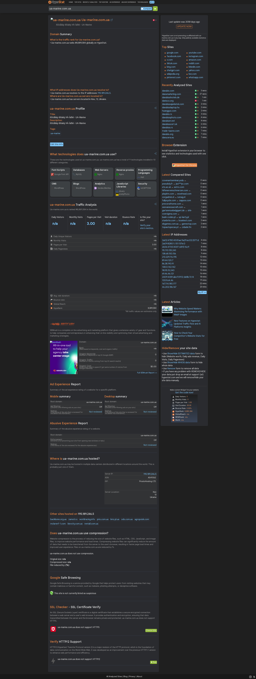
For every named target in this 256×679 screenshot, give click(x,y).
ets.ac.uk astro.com (173, 187)
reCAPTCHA (146, 188)
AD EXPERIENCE (115, 2)
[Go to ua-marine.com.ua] (111, 20)
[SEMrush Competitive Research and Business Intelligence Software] (62, 324)
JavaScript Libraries (122, 185)
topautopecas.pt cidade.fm (176, 227)
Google (65, 577)
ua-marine (55, 133)
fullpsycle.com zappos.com (176, 200)
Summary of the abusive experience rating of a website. (75, 429)
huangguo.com (169, 111)
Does (79, 533)
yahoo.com (194, 70)
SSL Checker (75, 607)
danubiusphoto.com (171, 117)
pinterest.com (173, 77)
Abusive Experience (69, 423)
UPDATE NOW (184, 26)
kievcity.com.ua (75, 523)
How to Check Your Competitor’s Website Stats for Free (189, 336)
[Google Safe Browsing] (51, 593)
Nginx (99, 174)
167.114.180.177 (169, 283)
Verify (65, 641)
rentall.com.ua (91, 523)
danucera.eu (168, 137)
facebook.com (174, 56)
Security (142, 183)
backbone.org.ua (58, 519)
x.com (170, 60)
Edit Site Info (56, 144)
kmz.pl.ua (115, 519)
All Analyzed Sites (114, 676)
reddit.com (194, 63)
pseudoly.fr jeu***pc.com (175, 183)
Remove (171, 368)
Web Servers (101, 170)
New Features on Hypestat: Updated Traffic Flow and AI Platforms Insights (187, 324)
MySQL (79, 174)
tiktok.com (172, 63)
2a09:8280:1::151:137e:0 (173, 243)
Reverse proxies (125, 170)
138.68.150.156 (169, 253)
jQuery (122, 191)
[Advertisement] (103, 67)
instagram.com (196, 56)
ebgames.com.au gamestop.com (179, 224)
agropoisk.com (142, 519)
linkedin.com (194, 67)
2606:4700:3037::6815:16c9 (175, 247)
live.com (193, 74)
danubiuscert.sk (169, 124)
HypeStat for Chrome (186, 165)
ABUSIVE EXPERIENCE (128, 2)
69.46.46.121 (168, 273)
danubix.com (168, 91)
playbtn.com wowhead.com (176, 193)
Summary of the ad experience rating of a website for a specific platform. (83, 390)
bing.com (171, 67)
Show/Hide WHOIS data (178, 362)
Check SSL (151, 630)
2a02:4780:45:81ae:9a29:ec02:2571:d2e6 (182, 240)
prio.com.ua (102, 519)
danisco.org (167, 101)
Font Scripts (58, 170)
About (139, 676)
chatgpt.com (173, 70)
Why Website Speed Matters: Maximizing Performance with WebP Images (188, 311)
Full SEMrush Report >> (147, 372)
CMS (54, 183)
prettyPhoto (124, 194)
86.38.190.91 (168, 263)
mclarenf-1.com (58, 523)
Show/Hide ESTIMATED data (181, 353)
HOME (71, 2)
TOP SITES (77, 2)
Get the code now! (184, 392)
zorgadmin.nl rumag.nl (173, 197)
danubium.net (168, 121)
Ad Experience (65, 384)
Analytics (100, 183)
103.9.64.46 (167, 280)
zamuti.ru (73, 519)
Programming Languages (145, 171)
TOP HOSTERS (103, 2)
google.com (172, 52)
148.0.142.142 (168, 267)
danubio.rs (167, 114)
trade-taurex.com (170, 131)
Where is (75, 458)
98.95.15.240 (168, 270)
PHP (142, 177)
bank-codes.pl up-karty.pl (175, 217)
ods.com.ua (127, 519)
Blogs (76, 183)
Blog (125, 676)
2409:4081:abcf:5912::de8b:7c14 (178, 277)
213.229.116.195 (169, 257)
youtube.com (195, 52)
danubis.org (167, 134)
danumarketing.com (171, 94)
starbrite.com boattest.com (177, 220)
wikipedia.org (173, 74)
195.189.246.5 (104, 93)
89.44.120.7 (167, 260)
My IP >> (202, 292)
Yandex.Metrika (104, 188)
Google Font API (61, 174)
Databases (79, 170)
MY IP (152, 2)
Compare (147, 8)
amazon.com (195, 60)
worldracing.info (87, 519)
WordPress (59, 188)
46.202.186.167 (169, 287)
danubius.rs (167, 127)
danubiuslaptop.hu (170, 107)
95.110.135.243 (169, 250)
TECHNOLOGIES (142, 2)
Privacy (132, 676)
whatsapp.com (196, 77)
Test (155, 662)
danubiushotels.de (170, 97)
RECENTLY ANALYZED (90, 2)
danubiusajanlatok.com (173, 104)
